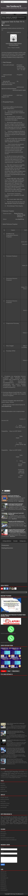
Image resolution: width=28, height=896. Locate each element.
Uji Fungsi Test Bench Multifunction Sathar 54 (14, 496)
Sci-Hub (3, 801)
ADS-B (2, 771)
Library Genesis (5, 799)
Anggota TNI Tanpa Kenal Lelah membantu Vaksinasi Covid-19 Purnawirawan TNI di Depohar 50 (16, 530)
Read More (21, 501)
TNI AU (17, 777)
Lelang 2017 (14, 773)
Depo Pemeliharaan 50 (13, 6)
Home (3, 17)
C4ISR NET (4, 807)
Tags (9, 671)
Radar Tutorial (5, 797)
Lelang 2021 (12, 775)
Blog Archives (16, 671)
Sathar (18, 776)
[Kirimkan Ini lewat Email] (5, 491)
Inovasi (25, 771)
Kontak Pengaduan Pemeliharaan (9, 839)
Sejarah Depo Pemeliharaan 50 (14, 759)
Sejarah (25, 776)
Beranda (15, 541)
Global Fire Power (6, 803)
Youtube (3, 835)
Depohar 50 (8, 17)
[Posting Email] (3, 490)
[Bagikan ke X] (8, 491)
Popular (3, 671)
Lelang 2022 (19, 775)
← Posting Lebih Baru (6, 541)
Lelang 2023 (14, 17)
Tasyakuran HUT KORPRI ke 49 (16, 521)
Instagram (4, 833)
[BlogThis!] (6, 491)
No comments (6, 25)
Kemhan (3, 785)
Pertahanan (8, 776)
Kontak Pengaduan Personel (8, 837)
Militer (3, 776)
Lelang (4, 773)
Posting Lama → (23, 541)
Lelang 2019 (4, 775)
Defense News (5, 805)
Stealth (7, 777)
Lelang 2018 (23, 773)
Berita (7, 772)
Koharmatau (4, 791)
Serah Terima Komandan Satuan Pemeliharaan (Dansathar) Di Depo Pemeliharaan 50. (15, 732)
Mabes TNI (4, 787)
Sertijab (3, 777)
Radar (13, 776)
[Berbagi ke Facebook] (9, 491)
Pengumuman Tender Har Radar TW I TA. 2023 (13, 22)
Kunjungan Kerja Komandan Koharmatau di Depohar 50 (15, 504)
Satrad (22, 776)
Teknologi (12, 777)
